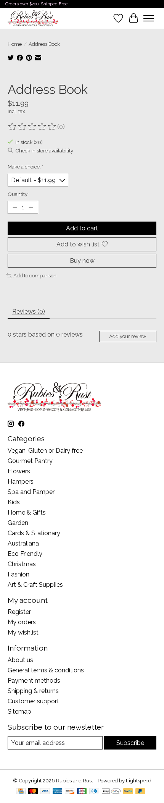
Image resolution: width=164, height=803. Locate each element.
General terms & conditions (46, 670)
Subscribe (130, 742)
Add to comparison (34, 275)
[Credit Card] (21, 791)
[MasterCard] (33, 791)
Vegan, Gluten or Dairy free (45, 450)
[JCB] (82, 791)
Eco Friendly (25, 553)
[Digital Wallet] (111, 791)
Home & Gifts (27, 512)
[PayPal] (128, 791)
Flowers (19, 471)
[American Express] (58, 791)
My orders (22, 622)
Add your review (127, 336)
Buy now (82, 260)
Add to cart (82, 228)
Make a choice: (25, 167)
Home (15, 44)
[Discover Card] (70, 791)
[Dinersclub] (94, 791)
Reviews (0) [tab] (28, 311)
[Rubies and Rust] (33, 18)
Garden (18, 522)
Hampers (21, 481)
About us (20, 660)
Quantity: (18, 194)
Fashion (18, 574)
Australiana (23, 543)
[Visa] (45, 791)
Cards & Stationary (34, 533)
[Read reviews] (32, 126)
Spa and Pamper (31, 491)
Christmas (22, 564)
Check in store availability (44, 151)
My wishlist (23, 632)
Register (19, 611)
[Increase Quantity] (31, 207)
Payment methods (34, 680)
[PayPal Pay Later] (140, 791)
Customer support (33, 701)
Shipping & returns (33, 691)
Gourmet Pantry (30, 461)
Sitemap (19, 711)
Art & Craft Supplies (35, 584)
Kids (14, 502)
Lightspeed (138, 780)
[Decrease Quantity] (15, 207)
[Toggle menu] (148, 18)
